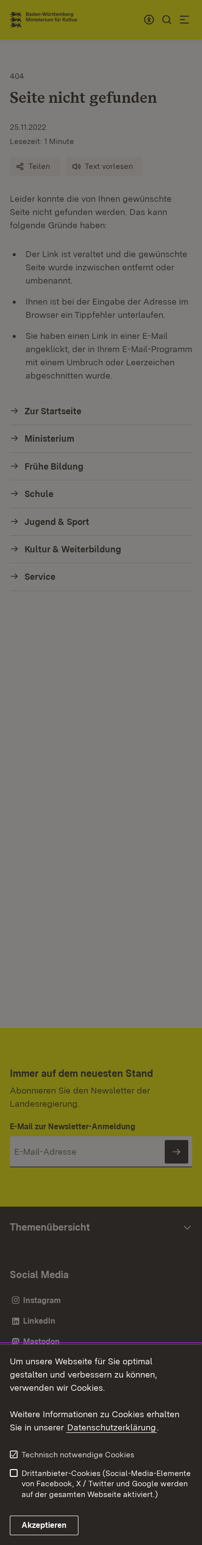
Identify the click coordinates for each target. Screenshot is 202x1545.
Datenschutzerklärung (111, 1427)
